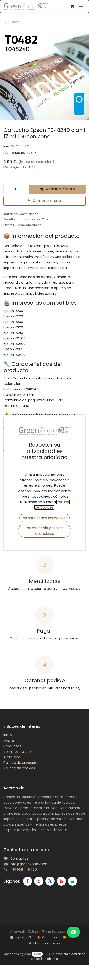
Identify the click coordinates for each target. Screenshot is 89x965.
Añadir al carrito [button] (60, 189)
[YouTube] (61, 881)
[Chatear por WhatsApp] (73, 932)
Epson (14, 22)
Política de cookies (44, 943)
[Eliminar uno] (7, 189)
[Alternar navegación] (81, 6)
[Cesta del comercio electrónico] (72, 6)
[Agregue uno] (23, 189)
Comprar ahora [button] (46, 200)
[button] (44, 518)
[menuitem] (20, 937)
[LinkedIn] (72, 881)
